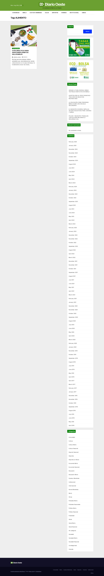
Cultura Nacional (73, 448)
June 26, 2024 (17, 57)
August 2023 (72, 205)
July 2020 (71, 324)
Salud (47, 12)
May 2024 (71, 175)
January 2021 (72, 302)
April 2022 (71, 253)
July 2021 (71, 280)
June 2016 (71, 418)
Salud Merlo (72, 523)
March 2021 (72, 295)
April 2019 (71, 377)
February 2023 (73, 227)
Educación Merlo (73, 474)
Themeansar (38, 571)
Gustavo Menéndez (36, 12)
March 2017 (72, 384)
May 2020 (71, 332)
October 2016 (72, 403)
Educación (71, 471)
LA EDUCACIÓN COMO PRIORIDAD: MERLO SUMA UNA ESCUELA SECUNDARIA (79, 104)
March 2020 (72, 339)
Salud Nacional (15, 48)
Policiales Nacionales (74, 504)
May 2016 (71, 421)
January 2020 (72, 347)
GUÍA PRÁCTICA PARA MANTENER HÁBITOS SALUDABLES (20, 52)
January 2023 (72, 231)
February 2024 (73, 186)
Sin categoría (72, 530)
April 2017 (71, 380)
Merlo (25, 12)
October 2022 (72, 242)
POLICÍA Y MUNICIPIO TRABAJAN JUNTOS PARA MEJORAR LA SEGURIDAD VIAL (78, 117)
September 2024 (73, 160)
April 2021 (71, 291)
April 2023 (71, 220)
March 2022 (72, 257)
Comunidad (15, 12)
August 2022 (72, 250)
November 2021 (73, 265)
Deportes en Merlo (74, 459)
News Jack (31, 571)
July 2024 (71, 168)
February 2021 (73, 298)
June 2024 (72, 171)
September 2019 (73, 358)
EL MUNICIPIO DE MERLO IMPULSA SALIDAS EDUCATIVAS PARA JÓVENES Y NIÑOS (80, 110)
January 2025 (72, 145)
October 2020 (72, 313)
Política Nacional (73, 512)
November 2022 (73, 239)
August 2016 (72, 410)
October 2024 (72, 156)
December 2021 (73, 261)
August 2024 (72, 164)
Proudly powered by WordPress (18, 571)
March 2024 (72, 183)
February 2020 (73, 343)
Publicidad (71, 515)
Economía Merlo (73, 463)
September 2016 (73, 406)
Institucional (74, 12)
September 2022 (73, 246)
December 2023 (73, 194)
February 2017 (73, 388)
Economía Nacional (74, 467)
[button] (92, 12)
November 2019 (73, 350)
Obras (84, 12)
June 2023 (72, 212)
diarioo (25, 57)
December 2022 (73, 235)
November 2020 (73, 309)
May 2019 (71, 373)
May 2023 (71, 216)
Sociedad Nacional (74, 541)
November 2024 (73, 153)
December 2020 (73, 306)
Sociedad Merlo (73, 538)
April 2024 (71, 179)
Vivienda (64, 12)
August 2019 (72, 362)
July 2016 (71, 414)
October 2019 (72, 354)
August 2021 (72, 276)
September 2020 (73, 317)
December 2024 (73, 149)
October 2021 (72, 268)
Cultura (71, 441)
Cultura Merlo (72, 444)
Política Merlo (72, 508)
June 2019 (71, 369)
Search (70, 26)
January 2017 (72, 392)
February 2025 (73, 141)
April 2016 (71, 425)
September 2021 (73, 272)
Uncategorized (73, 545)
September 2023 (73, 201)
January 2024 (72, 190)
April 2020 (71, 336)
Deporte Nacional (73, 452)
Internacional (72, 485)
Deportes (55, 12)
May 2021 (71, 287)
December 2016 (73, 395)
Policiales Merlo (73, 500)
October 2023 (72, 197)
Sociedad (71, 534)
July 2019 (71, 365)
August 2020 (72, 321)
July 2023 (71, 209)
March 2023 (72, 224)
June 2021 (71, 283)
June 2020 (72, 328)
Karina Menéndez (73, 489)
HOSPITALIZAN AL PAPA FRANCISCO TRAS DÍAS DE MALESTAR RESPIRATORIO (79, 97)
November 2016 (73, 399)
